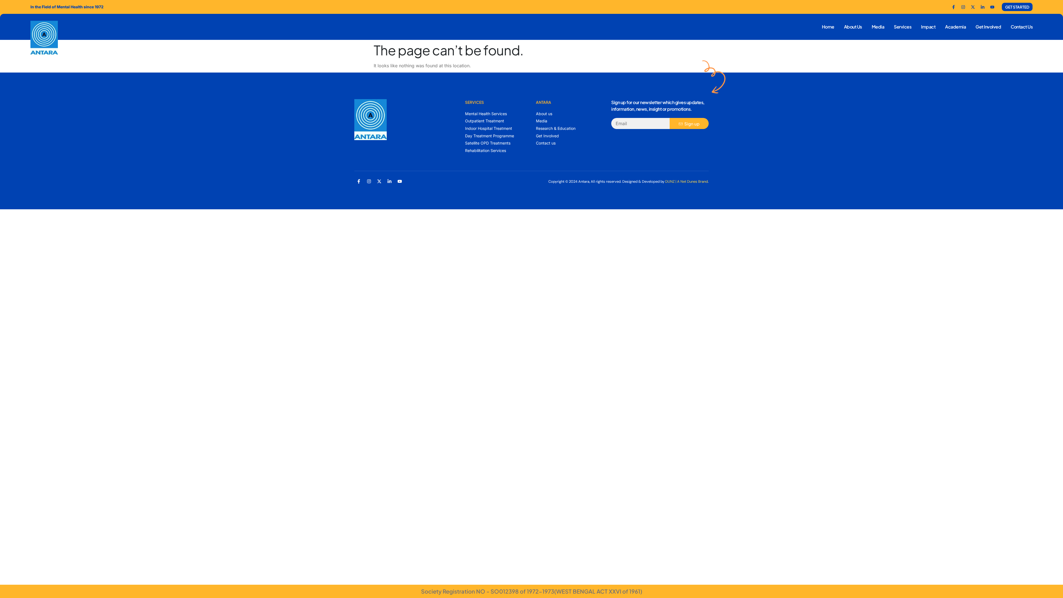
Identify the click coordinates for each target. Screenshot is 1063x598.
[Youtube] (992, 7)
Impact (928, 27)
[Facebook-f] (953, 7)
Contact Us (1022, 27)
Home (828, 27)
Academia (955, 27)
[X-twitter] (379, 181)
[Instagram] (369, 181)
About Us (853, 27)
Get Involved (988, 27)
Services (902, 27)
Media (878, 27)
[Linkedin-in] (389, 181)
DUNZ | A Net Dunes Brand (686, 181)
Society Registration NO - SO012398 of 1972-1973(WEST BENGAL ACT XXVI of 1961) (531, 591)
